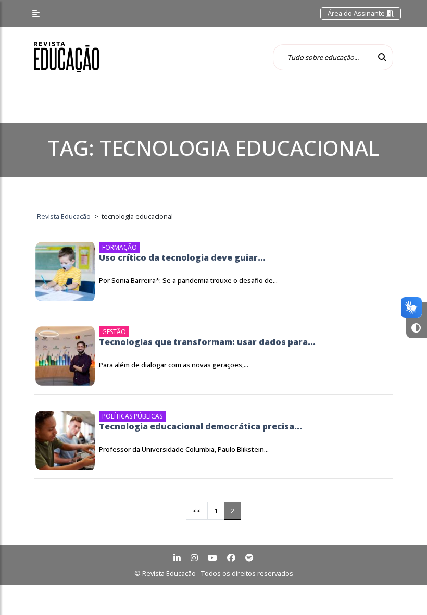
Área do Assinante (357, 13)
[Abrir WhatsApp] (401, 589)
